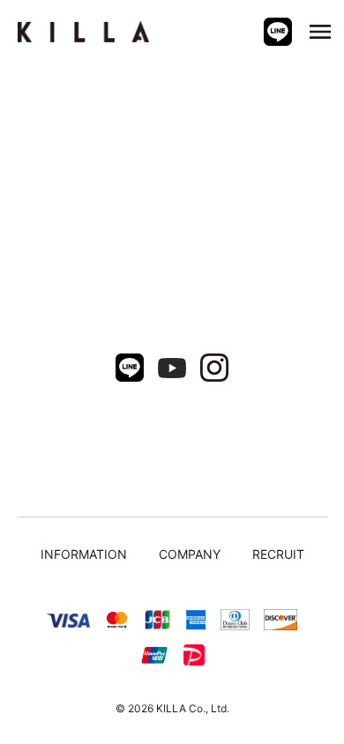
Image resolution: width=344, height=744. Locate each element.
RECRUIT (278, 554)
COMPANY (190, 554)
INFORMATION (84, 554)
